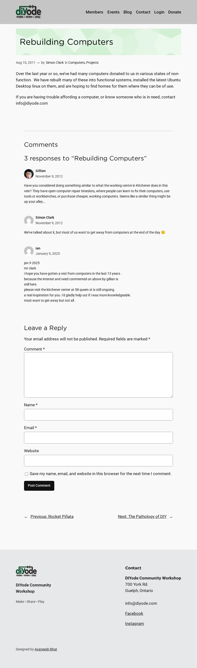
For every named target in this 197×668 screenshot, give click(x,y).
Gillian (41, 171)
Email (30, 427)
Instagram (134, 623)
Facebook (134, 613)
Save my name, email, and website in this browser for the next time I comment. (101, 473)
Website (31, 450)
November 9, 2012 (49, 176)
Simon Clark (55, 63)
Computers (76, 63)
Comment (34, 349)
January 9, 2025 (48, 254)
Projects (92, 63)
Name (30, 404)
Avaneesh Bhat (46, 649)
